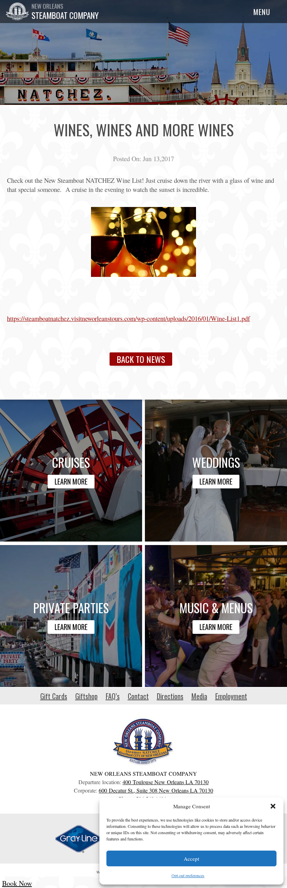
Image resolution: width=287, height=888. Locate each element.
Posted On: (127, 158)
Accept (191, 858)
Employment (231, 696)
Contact (138, 696)
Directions (170, 696)
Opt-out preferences (188, 875)
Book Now (17, 883)
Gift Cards (53, 696)
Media (199, 696)
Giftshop (86, 696)
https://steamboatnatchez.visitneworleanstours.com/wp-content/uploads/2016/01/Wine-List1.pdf (128, 318)
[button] (273, 806)
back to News (141, 359)
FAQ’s (113, 696)
